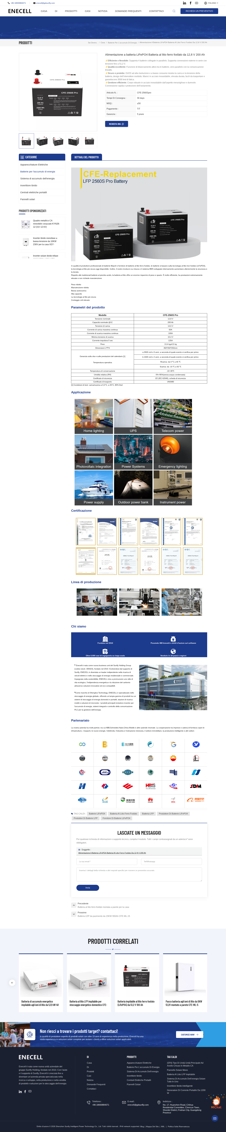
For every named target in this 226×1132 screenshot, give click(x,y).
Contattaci (156, 11)
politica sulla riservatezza (179, 1126)
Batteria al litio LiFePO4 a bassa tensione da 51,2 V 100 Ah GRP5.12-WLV (136, 1003)
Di (56, 11)
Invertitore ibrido (28, 185)
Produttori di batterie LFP (86, 818)
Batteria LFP (148, 814)
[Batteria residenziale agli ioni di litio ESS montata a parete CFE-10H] (185, 976)
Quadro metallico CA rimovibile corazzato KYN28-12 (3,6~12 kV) (46, 223)
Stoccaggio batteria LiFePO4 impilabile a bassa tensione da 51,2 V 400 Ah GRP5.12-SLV (89, 1003)
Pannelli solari (27, 199)
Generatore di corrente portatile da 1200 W (186, 1091)
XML (163, 1126)
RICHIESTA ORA (115, 123)
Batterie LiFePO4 (97, 814)
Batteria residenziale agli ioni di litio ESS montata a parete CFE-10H (185, 1003)
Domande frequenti (128, 11)
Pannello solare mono (177, 1070)
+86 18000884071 (18, 3)
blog (142, 1126)
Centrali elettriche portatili (33, 192)
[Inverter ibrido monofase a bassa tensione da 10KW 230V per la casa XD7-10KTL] (26, 242)
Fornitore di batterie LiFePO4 (116, 818)
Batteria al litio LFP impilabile (181, 1074)
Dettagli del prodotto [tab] (87, 157)
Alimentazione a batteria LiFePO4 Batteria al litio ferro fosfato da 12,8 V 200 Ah (112, 853)
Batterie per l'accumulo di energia (122, 43)
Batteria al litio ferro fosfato (123, 814)
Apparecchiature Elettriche (34, 164)
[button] (214, 983)
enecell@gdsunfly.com (45, 3)
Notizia (102, 11)
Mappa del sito (152, 1126)
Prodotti (71, 11)
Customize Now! (188, 1034)
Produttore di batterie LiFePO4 (173, 814)
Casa (44, 11)
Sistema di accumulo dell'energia (37, 178)
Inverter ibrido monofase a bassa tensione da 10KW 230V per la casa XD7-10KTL (45, 241)
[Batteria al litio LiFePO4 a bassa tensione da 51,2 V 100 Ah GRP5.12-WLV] (137, 976)
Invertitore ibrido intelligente (180, 1086)
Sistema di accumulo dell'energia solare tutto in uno (186, 1080)
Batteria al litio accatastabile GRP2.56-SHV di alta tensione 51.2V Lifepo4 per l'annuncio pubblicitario (40, 1003)
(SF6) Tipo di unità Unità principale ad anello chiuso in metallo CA (185, 1064)
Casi (87, 11)
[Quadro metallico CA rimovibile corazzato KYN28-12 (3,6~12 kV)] (26, 224)
